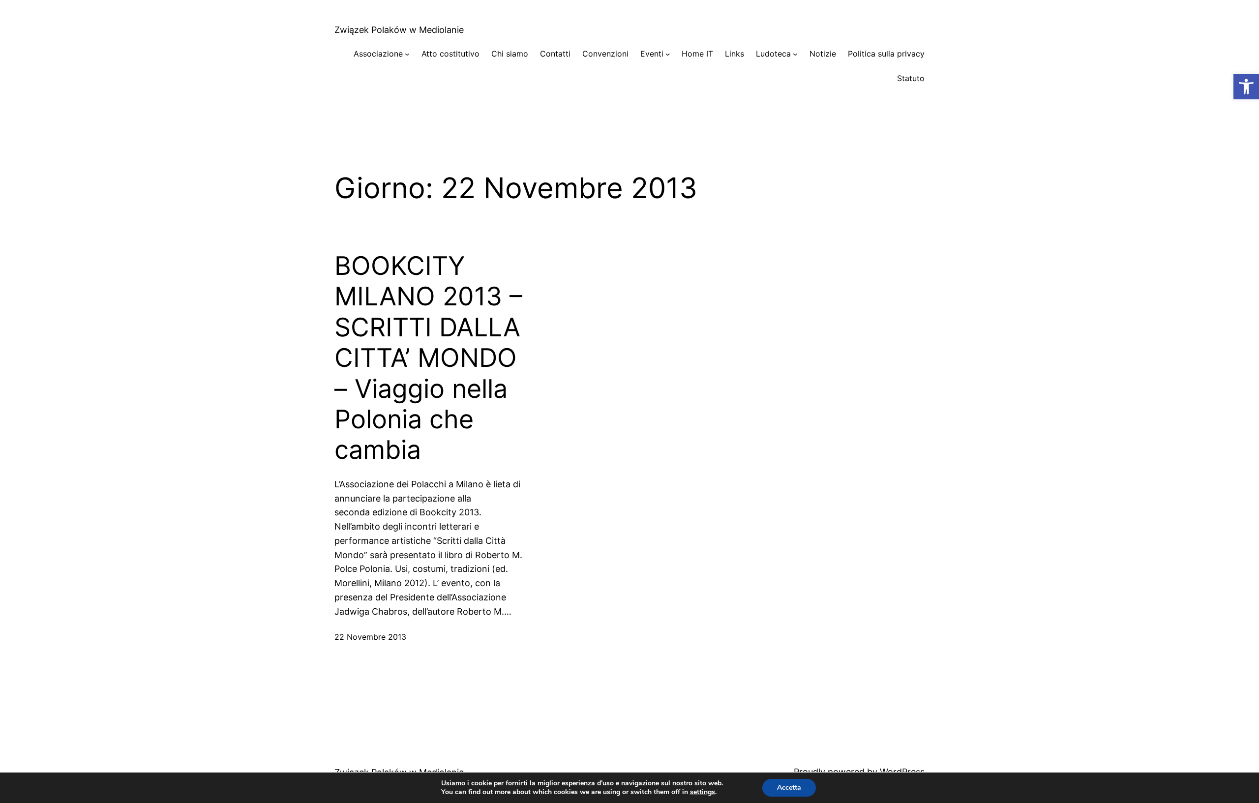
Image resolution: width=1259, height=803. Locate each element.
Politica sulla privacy (886, 54)
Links (734, 54)
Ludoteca (773, 54)
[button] (1246, 86)
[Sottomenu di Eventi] (667, 54)
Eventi (651, 54)
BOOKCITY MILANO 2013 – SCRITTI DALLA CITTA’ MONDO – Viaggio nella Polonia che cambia (428, 358)
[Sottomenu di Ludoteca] (795, 54)
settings (702, 792)
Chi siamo (509, 54)
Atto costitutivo (450, 54)
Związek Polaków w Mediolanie (399, 30)
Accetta (789, 787)
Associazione (378, 54)
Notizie (822, 54)
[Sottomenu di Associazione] (407, 54)
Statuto (911, 78)
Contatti (555, 54)
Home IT (697, 54)
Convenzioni (605, 54)
